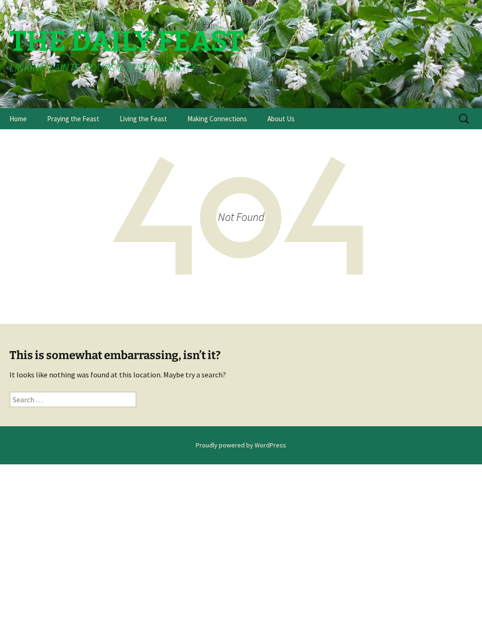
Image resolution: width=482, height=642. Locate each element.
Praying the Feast (73, 118)
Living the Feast (143, 118)
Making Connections (217, 118)
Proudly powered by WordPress (241, 445)
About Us (281, 118)
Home (18, 118)
